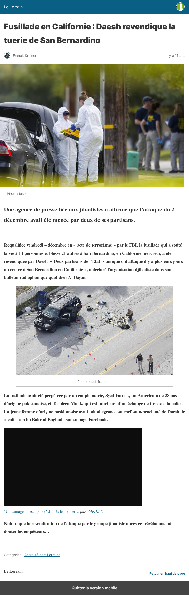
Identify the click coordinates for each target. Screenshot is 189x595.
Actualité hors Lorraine (42, 555)
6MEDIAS (95, 511)
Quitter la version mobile (94, 587)
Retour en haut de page (167, 573)
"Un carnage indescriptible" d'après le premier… (41, 511)
